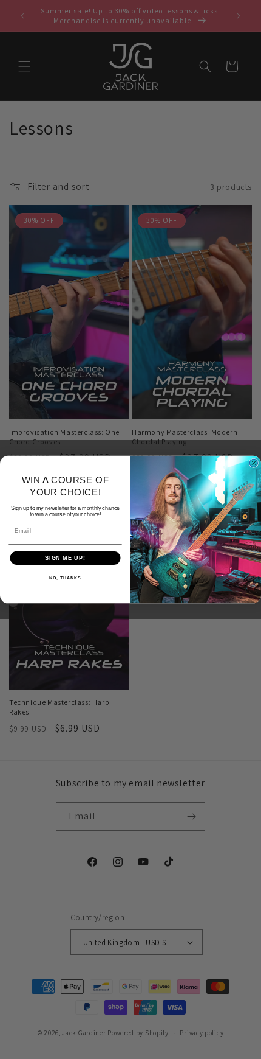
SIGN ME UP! (65, 558)
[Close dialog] (253, 463)
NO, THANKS (65, 578)
